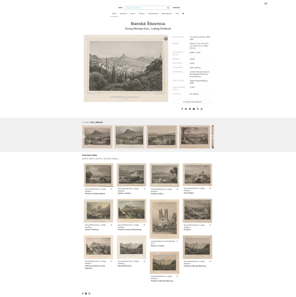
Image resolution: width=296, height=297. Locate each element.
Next (212, 137)
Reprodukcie (167, 13)
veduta (192, 59)
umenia (176, 8)
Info (177, 13)
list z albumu (194, 94)
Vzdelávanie (153, 13)
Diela (114, 13)
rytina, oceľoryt (195, 67)
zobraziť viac (196, 76)
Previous (84, 137)
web (120, 8)
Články (142, 13)
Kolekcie (123, 13)
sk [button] (266, 4)
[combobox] (147, 8)
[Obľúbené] (183, 14)
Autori (132, 13)
